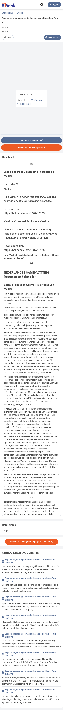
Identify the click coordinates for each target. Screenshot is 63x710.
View (6, 531)
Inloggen (54, 4)
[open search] (42, 4)
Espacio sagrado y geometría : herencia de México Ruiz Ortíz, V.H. (30, 561)
